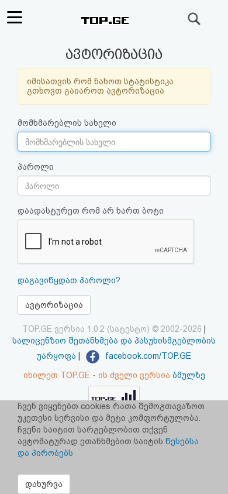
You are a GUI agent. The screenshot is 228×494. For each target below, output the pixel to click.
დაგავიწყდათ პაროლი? (69, 280)
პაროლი (36, 166)
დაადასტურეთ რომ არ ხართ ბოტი (91, 210)
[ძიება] (195, 19)
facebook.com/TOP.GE (147, 356)
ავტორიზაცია (54, 305)
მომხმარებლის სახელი (67, 123)
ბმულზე (188, 375)
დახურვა (44, 484)
